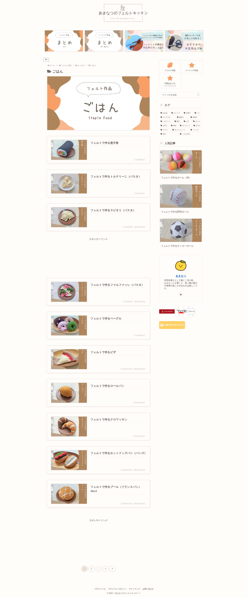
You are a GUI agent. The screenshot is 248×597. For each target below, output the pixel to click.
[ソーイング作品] (104, 41)
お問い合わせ (148, 589)
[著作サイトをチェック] (181, 294)
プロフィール (100, 589)
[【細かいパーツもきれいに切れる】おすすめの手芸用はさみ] (184, 41)
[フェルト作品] (64, 41)
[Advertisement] (98, 254)
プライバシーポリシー (117, 589)
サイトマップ (134, 589)
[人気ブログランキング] (172, 325)
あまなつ (181, 276)
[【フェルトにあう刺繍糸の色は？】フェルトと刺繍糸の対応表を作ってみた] (144, 41)
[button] (198, 94)
